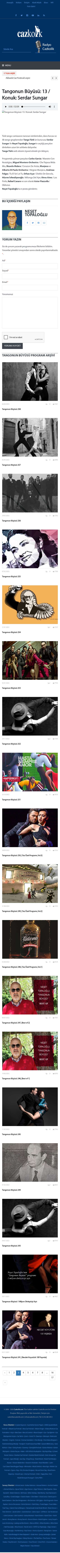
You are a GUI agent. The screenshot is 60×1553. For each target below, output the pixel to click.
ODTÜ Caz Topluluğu (39, 1527)
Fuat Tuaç (6, 1508)
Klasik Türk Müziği (50, 1459)
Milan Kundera (44, 1523)
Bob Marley (41, 1493)
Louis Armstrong (7, 1523)
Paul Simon (28, 1531)
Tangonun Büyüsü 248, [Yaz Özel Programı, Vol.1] (22, 967)
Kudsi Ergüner (43, 1519)
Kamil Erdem (39, 1516)
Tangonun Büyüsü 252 (11, 744)
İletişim (27, 3)
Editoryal (46, 1436)
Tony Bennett (12, 1542)
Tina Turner (46, 1538)
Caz (45, 1432)
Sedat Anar (34, 1534)
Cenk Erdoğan (15, 1497)
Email (5, 282)
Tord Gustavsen (23, 1542)
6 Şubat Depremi (20, 1425)
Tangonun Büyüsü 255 (11, 577)
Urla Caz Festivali (29, 1474)
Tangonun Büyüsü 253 (11, 688)
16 (52, 1373)
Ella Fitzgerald (48, 1500)
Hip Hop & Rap (46, 1451)
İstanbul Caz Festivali (21, 1455)
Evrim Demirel (26, 1504)
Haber (23, 1451)
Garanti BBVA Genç (48, 1444)
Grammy (25, 1448)
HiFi (52, 3)
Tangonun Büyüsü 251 (11, 800)
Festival (17, 1440)
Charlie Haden (25, 1497)
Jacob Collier (17, 1512)
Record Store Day (41, 1470)
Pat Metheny (19, 1531)
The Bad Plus (38, 1538)
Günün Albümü (47, 1448)
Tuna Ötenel (33, 1542)
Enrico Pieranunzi (14, 1504)
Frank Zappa (44, 1504)
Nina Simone (19, 1527)
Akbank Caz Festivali (15, 1429)
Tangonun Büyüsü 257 (11, 465)
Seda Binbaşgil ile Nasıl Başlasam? (19, 1534)
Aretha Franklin (53, 1485)
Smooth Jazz (19, 1474)
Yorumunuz (7, 294)
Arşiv (12, 1432)
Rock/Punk (51, 1470)
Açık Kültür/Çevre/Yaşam (35, 1425)
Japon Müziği (14, 1459)
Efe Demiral (31, 1500)
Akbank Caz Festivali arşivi (14, 78)
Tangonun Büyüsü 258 (11, 409)
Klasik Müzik (36, 3)
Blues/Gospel (38, 1432)
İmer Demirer (7, 1512)
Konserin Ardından (32, 1463)
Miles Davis (54, 1523)
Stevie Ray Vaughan (15, 1538)
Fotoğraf (22, 1444)
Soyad (5, 271)
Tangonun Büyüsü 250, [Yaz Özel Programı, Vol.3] (22, 856)
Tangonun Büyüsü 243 (11, 1246)
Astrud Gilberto (9, 1489)
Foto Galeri (31, 6)
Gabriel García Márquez (17, 1508)
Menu (8, 65)
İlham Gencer (52, 1508)
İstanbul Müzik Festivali (36, 1455)
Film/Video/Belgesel (50, 1440)
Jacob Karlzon (26, 1512)
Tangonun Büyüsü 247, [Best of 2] (16, 1023)
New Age (46, 1466)
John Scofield (18, 1516)
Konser (9, 1463)
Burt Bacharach (51, 1493)
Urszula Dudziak (51, 1542)
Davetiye (39, 1436)
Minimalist (27, 1466)
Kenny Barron (12, 1519)
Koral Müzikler (43, 1463)
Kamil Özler (48, 1516)
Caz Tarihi (20, 1436)
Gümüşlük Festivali (35, 1448)
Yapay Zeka (44, 1474)
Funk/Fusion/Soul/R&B (33, 1444)
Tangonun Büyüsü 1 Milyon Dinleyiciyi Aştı (19, 1302)
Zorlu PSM (38, 1478)
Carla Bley (6, 1497)
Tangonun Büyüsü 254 (11, 632)
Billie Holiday (32, 1493)
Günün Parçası (15, 1451)
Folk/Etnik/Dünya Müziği (10, 1444)
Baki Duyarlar (48, 1489)
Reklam (18, 3)
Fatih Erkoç (35, 1504)
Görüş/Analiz (17, 1448)
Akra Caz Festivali (28, 1429)
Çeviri (26, 1436)
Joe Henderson (53, 1512)
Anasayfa (10, 3)
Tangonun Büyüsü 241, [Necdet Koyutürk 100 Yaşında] (24, 1357)
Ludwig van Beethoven (21, 1523)
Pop (17, 1470)
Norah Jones (28, 1527)
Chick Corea (43, 1497)
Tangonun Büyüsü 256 (11, 521)
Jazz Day (22, 1459)
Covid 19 (32, 1436)
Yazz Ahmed (35, 1546)
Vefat (38, 1474)
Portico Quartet (38, 1531)
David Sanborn (6, 1500)
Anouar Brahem (42, 1485)
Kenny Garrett (22, 1519)
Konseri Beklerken (19, 1463)
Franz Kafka (52, 1504)
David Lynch (52, 1497)
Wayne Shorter (25, 1546)
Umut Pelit (41, 1542)
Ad (4, 261)
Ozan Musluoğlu (8, 1531)
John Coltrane (8, 1516)
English (11, 1440)
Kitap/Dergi (30, 1459)
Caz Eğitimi (50, 1432)
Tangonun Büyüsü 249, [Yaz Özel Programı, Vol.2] (22, 911)
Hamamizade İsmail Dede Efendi (36, 1508)
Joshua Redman (29, 1516)
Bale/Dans (18, 1432)
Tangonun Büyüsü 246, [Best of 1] (16, 1079)
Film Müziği (38, 1440)
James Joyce (36, 1512)
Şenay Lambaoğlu (44, 1534)
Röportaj (11, 1474)
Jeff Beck (44, 1512)
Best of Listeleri (28, 1432)
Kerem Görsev (32, 1519)
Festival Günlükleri (27, 1440)
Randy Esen (47, 1531)
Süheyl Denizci (28, 1538)
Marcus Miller (34, 1523)
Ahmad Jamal (19, 1485)
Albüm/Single (39, 1429)
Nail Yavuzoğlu (9, 1527)
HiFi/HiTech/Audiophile (33, 1451)
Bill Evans (24, 1493)
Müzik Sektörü (37, 1466)
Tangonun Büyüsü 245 (11, 1134)
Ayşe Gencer (29, 1489)
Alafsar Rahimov (30, 1485)
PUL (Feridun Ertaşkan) (27, 1470)
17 (52, 1378)
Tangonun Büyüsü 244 (11, 1190)
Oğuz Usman (52, 1527)
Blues (46, 3)
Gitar (10, 1448)
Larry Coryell (53, 1519)
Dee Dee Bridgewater (20, 1500)
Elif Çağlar (40, 1500)
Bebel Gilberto (15, 1493)
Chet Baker (34, 1497)
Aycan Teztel (19, 1489)
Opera (13, 1470)
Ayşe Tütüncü (38, 1489)
